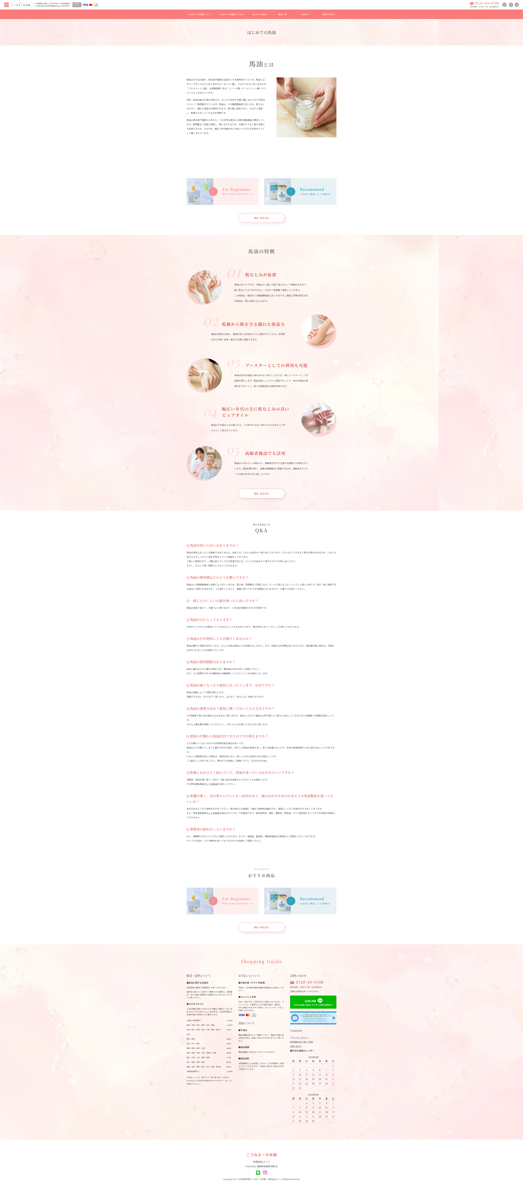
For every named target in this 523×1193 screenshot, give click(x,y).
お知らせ (305, 14)
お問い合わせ (328, 14)
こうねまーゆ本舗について (199, 14)
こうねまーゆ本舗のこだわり (231, 14)
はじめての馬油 (259, 14)
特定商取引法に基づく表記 (301, 1042)
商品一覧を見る (261, 218)
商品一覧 (282, 14)
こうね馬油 (211, 784)
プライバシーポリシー (299, 1037)
